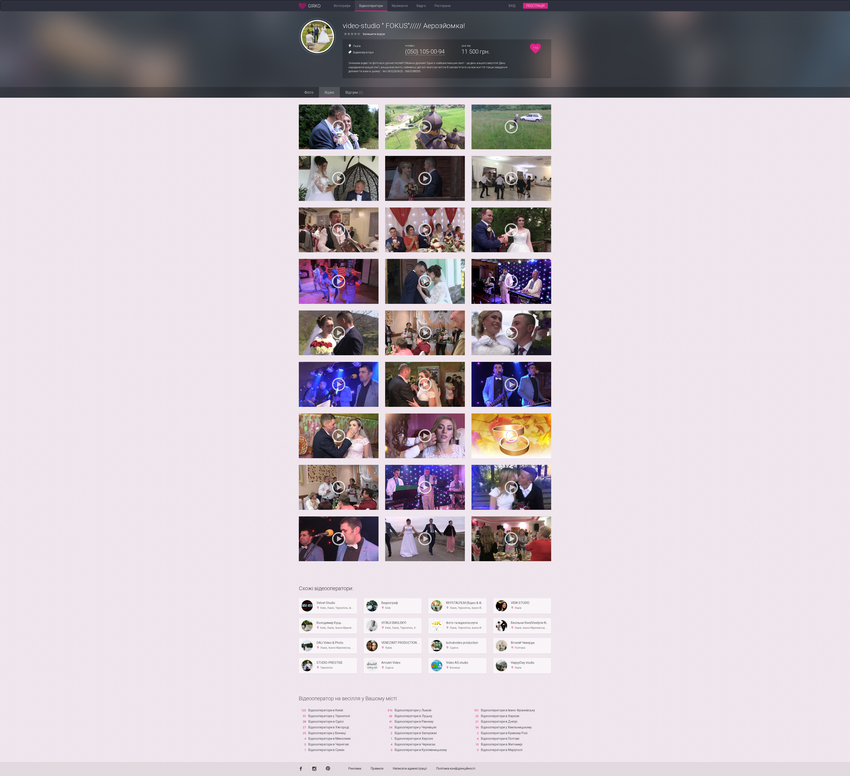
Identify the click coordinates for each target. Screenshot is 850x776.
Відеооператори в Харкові (500, 716)
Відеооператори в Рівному (414, 721)
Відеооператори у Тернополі (329, 716)
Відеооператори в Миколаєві (329, 738)
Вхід (512, 6)
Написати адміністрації (410, 768)
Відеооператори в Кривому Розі (504, 733)
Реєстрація (535, 6)
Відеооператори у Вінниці (327, 733)
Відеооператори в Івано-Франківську (508, 710)
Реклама (354, 768)
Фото (308, 92)
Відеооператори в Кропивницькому (421, 750)
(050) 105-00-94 (425, 51)
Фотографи (342, 6)
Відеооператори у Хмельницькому (506, 727)
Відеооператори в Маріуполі (501, 750)
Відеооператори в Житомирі (501, 744)
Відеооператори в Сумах (326, 750)
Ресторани (442, 6)
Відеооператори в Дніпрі (499, 721)
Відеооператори (371, 6)
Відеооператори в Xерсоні (414, 738)
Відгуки (354, 92)
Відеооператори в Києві (325, 710)
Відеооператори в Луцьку (413, 716)
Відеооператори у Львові (413, 710)
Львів (357, 46)
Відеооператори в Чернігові (328, 744)
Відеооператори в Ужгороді (328, 727)
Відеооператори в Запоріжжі (416, 733)
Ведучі (421, 6)
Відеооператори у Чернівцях (416, 727)
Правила (377, 768)
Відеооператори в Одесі (326, 721)
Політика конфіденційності (455, 768)
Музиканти (400, 6)
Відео (329, 92)
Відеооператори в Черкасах (415, 744)
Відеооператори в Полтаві (500, 738)
